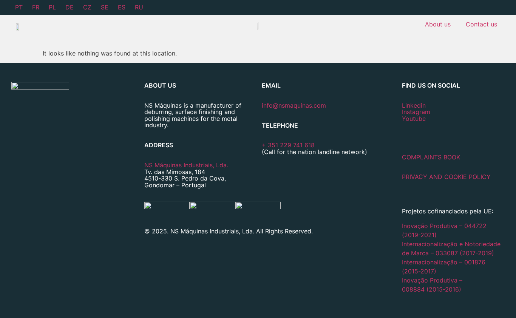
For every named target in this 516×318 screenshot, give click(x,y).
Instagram (416, 112)
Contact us (481, 24)
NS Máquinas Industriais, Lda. (186, 165)
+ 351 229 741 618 (288, 145)
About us (438, 24)
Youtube (414, 118)
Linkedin (414, 105)
